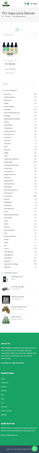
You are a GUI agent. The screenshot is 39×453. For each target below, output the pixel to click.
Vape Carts (7, 261)
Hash (5, 156)
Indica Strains (8, 168)
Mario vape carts (9, 184)
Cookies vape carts (10, 131)
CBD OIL (6, 122)
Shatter (6, 224)
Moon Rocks (8, 187)
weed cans (7, 267)
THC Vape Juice (10, 64)
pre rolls (6, 199)
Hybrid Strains (8, 162)
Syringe (6, 239)
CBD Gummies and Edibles (12, 119)
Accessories (7, 94)
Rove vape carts (9, 208)
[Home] (2, 16)
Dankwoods (7, 137)
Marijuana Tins (8, 181)
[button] (35, 449)
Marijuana (7, 177)
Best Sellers (7, 60)
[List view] (21, 30)
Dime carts (7, 143)
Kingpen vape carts (10, 174)
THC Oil (6, 248)
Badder (6, 103)
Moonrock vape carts (10, 190)
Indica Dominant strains (11, 165)
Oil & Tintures (8, 193)
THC (5, 245)
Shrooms (7, 227)
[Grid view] (17, 30)
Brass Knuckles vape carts (12, 113)
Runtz (6, 211)
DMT (5, 147)
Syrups (6, 242)
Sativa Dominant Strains (11, 215)
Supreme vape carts (10, 236)
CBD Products (8, 125)
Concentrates (8, 128)
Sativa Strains (8, 218)
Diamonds (7, 140)
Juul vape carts (8, 171)
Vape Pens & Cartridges (12, 60)
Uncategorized (8, 255)
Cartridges (7, 116)
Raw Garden (7, 205)
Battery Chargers (9, 106)
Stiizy (5, 233)
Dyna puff (7, 150)
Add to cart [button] (10, 73)
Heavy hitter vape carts (11, 159)
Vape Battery (8, 258)
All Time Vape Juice (9, 97)
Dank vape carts (9, 134)
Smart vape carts (9, 230)
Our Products (8, 196)
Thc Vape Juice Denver (19, 16)
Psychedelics (8, 202)
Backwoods (7, 100)
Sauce (6, 221)
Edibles (6, 153)
